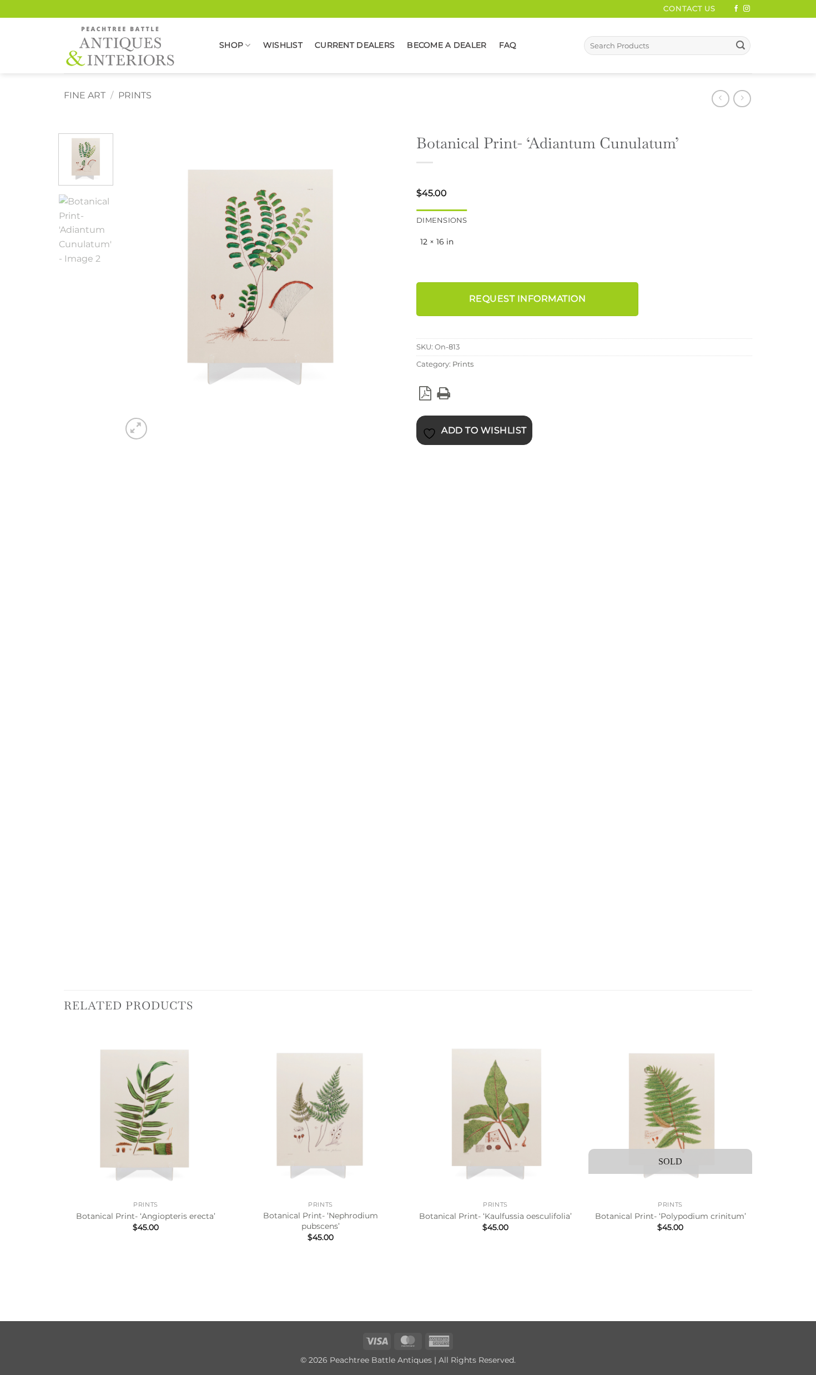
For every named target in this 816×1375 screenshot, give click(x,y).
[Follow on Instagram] (746, 9)
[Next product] (720, 98)
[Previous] (69, 1285)
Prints (135, 95)
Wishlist (283, 45)
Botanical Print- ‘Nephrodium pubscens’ (320, 1221)
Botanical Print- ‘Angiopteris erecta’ (145, 1216)
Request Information (527, 298)
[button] (136, 428)
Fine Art (84, 95)
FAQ (508, 45)
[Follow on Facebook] (736, 9)
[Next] (163, 422)
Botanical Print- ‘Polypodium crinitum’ (670, 1216)
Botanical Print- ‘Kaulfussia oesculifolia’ (495, 1216)
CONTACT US (689, 8)
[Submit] (740, 45)
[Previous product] (741, 98)
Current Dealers (355, 45)
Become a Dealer (446, 45)
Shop (231, 45)
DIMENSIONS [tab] (441, 220)
